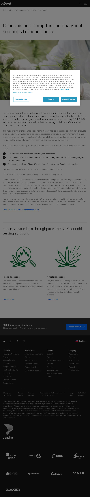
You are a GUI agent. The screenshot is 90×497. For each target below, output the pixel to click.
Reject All (51, 99)
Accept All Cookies (68, 99)
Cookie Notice (64, 89)
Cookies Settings (21, 99)
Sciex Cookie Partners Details (22, 93)
